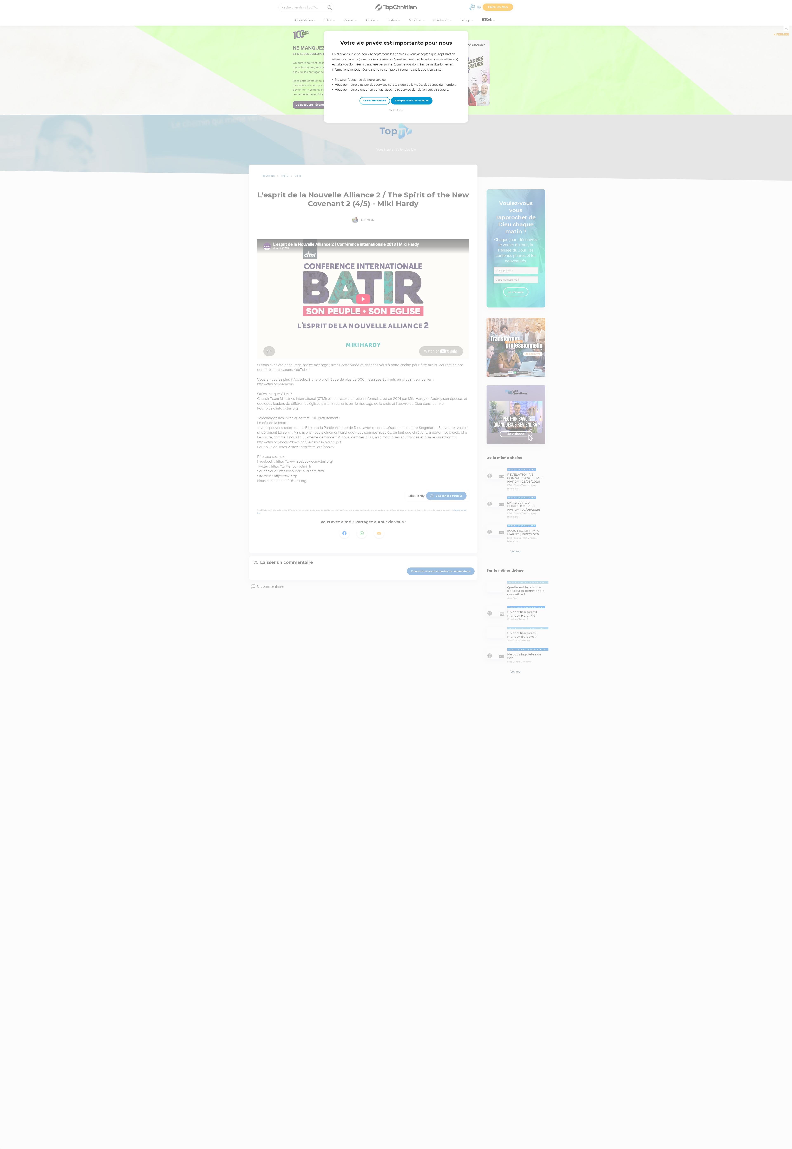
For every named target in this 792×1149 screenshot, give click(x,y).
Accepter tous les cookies (412, 100)
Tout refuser (396, 110)
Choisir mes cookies (374, 100)
